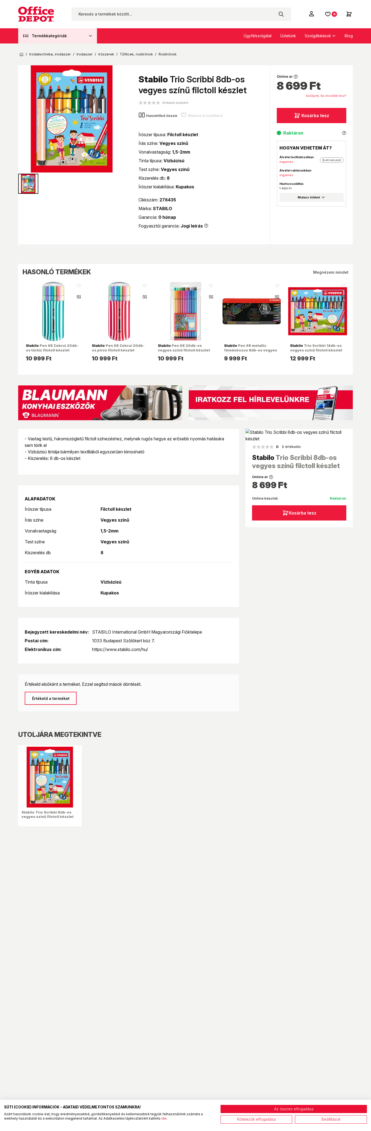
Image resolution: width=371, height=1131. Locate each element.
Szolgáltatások (318, 35)
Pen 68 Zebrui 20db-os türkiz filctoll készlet (52, 347)
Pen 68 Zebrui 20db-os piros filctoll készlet (118, 347)
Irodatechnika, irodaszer (50, 54)
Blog (349, 35)
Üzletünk (288, 35)
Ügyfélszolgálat (258, 35)
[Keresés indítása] (281, 14)
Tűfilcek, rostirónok (136, 54)
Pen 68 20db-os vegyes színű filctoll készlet (184, 347)
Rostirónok (168, 54)
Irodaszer (85, 54)
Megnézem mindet (330, 272)
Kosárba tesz (315, 115)
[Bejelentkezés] (312, 13)
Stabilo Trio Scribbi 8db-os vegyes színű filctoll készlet (47, 814)
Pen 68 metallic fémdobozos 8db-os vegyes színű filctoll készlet (250, 350)
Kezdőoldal (21, 54)
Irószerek (106, 54)
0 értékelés (288, 446)
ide (163, 1118)
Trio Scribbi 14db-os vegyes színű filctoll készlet (316, 347)
